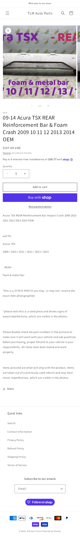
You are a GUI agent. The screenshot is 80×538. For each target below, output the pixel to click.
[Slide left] (32, 106)
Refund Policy (15, 448)
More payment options (40, 206)
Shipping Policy (16, 456)
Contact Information (19, 431)
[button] (7, 13)
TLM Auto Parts (34, 531)
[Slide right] (48, 106)
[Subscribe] (61, 488)
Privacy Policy (15, 440)
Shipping (7, 153)
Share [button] (10, 388)
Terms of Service (17, 465)
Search (11, 423)
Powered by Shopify (51, 531)
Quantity (7, 166)
